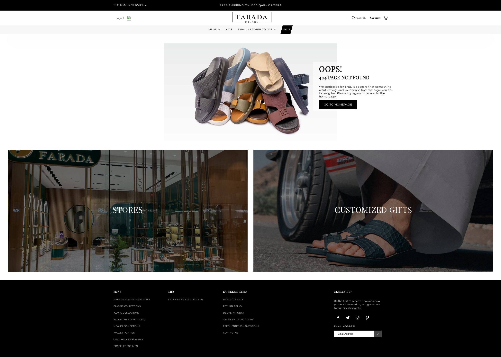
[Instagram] (357, 318)
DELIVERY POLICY (233, 312)
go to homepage (338, 104)
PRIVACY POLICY (233, 299)
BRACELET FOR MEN (126, 346)
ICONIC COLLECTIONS (126, 312)
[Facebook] (338, 318)
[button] (354, 18)
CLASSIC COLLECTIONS (127, 306)
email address (345, 326)
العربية (120, 18)
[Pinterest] (367, 318)
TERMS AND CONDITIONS (238, 319)
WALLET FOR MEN (124, 332)
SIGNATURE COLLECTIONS (129, 319)
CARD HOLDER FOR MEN (128, 339)
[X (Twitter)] (348, 318)
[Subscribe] (378, 334)
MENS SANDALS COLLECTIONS (132, 299)
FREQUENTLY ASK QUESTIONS (241, 326)
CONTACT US (231, 332)
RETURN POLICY (232, 306)
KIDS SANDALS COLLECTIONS (185, 299)
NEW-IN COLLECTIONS (127, 326)
